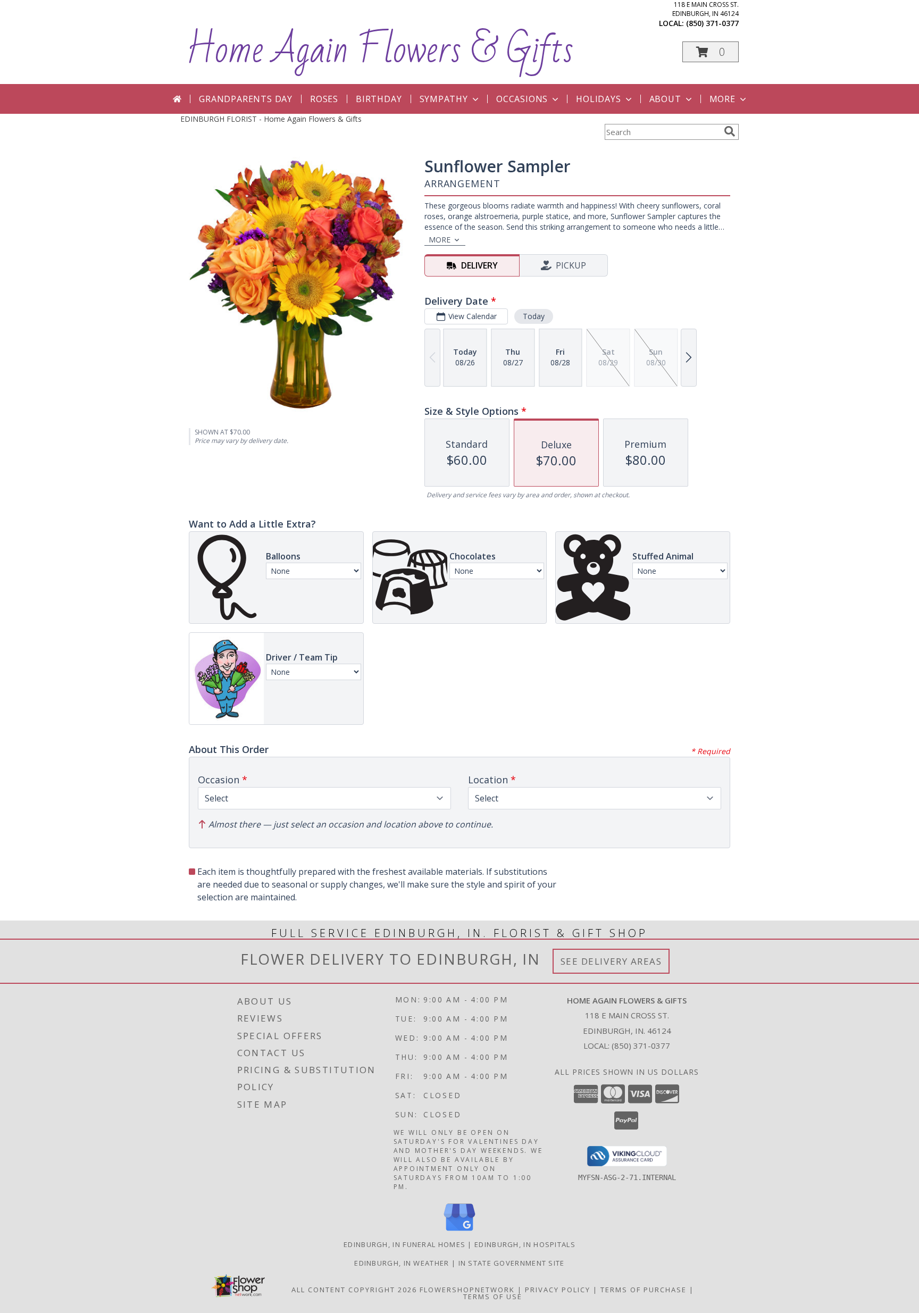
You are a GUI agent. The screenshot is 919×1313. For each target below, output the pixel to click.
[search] (729, 131)
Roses (324, 99)
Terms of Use (492, 1296)
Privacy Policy (557, 1289)
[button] (710, 51)
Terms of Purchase (643, 1289)
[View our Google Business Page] (459, 1231)
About (665, 99)
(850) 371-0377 (712, 23)
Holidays (598, 99)
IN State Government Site (511, 1263)
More (722, 99)
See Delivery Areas (611, 961)
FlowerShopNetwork (467, 1289)
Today (534, 316)
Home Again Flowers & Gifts (379, 50)
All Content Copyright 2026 (354, 1289)
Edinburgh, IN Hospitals (524, 1244)
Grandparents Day (246, 99)
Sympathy (444, 99)
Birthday (379, 99)
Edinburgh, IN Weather (401, 1263)
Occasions (522, 99)
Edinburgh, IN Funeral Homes (404, 1244)
